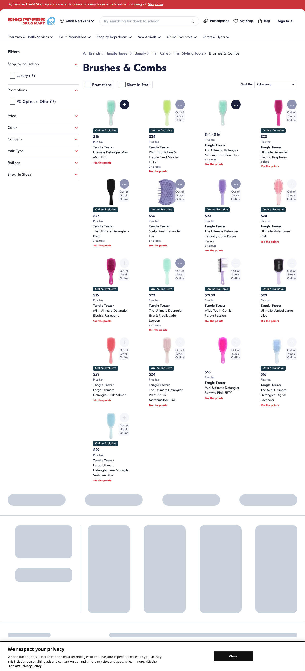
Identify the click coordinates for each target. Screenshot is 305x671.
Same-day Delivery (137, 592)
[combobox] (149, 21)
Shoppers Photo (217, 576)
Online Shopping (100, 560)
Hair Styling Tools (188, 53)
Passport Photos (217, 584)
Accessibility (220, 634)
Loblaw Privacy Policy (25, 666)
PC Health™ (214, 568)
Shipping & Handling (139, 584)
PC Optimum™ (98, 568)
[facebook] (11, 634)
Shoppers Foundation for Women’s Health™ (180, 562)
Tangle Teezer (118, 53)
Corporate (169, 573)
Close (233, 656)
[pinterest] (31, 634)
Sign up (15, 582)
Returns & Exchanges (139, 576)
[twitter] (51, 634)
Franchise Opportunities (179, 589)
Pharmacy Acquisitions (178, 597)
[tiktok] (41, 634)
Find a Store (133, 568)
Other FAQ (96, 584)
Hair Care (160, 53)
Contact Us (132, 560)
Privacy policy (287, 634)
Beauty (140, 53)
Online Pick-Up (135, 600)
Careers (167, 605)
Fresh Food (214, 592)
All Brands (92, 53)
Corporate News (174, 581)
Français (197, 634)
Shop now (155, 4)
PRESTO (211, 600)
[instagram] (21, 634)
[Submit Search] (192, 21)
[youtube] (61, 634)
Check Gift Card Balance (224, 560)
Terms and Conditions (253, 634)
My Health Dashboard (104, 576)
